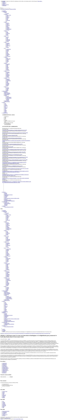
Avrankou (7, 229)
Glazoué (7, 259)
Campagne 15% (6, 323)
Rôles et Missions (7, 292)
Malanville (7, 275)
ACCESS (3, 413)
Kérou (7, 285)
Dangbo (7, 222)
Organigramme (6, 294)
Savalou (7, 261)
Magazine (3, 325)
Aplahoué (7, 242)
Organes (5, 295)
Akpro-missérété (8, 228)
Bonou (7, 226)
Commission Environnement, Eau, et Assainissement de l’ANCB (12, 154)
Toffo (7, 219)
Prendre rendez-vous (5, 4)
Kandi (7, 273)
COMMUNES (4, 211)
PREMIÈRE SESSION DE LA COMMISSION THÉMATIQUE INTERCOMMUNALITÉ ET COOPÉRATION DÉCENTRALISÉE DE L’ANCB (16, 182)
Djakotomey (8, 243)
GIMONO (6, 306)
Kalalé (7, 266)
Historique (5, 291)
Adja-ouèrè (8, 233)
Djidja (7, 252)
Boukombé (8, 278)
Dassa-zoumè (8, 258)
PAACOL (5, 319)
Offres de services (7, 300)
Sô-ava (7, 218)
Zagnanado (8, 254)
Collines (5, 256)
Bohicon (7, 250)
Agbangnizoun (8, 248)
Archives (3, 3)
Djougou (7, 288)
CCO (5, 302)
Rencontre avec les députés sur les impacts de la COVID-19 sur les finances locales (15, 132)
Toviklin (7, 247)
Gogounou (7, 272)
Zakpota (7, 253)
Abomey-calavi (8, 214)
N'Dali (7, 264)
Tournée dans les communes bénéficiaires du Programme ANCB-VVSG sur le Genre (15, 168)
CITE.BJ (5, 313)
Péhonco (7, 284)
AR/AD (3, 301)
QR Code (3, 415)
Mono (5, 235)
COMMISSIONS (5, 311)
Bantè (7, 257)
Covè (7, 251)
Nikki (7, 265)
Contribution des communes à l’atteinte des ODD (9, 135)
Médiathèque (4, 5)
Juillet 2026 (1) (4, 364)
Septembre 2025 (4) (5, 370)
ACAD (5, 307)
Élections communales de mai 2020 (7, 146)
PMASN (5, 314)
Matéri (7, 282)
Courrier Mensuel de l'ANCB (8, 326)
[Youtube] (6, 378)
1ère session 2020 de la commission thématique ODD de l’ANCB (12, 144)
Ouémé (5, 221)
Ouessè (3, 392)
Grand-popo (8, 239)
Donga (5, 286)
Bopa (7, 237)
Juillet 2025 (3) (4, 371)
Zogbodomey (8, 255)
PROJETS (4, 312)
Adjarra (7, 224)
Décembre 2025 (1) (5, 367)
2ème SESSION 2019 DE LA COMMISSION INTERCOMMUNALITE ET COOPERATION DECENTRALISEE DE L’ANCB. (14, 163)
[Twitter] (3, 378)
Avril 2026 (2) (4, 365)
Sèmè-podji (8, 225)
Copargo (7, 287)
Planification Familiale (7, 320)
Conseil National (8, 297)
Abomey (7, 249)
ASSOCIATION (5, 290)
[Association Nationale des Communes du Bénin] (8, 9)
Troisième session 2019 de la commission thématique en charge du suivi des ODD (14, 159)
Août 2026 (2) (4, 363)
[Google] (4, 378)
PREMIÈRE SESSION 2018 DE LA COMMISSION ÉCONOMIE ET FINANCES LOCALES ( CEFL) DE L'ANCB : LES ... (15, 175)
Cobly (7, 281)
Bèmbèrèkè (8, 263)
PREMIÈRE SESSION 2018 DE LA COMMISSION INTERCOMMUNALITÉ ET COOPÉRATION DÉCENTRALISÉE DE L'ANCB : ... (15, 171)
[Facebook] (1, 378)
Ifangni (3, 406)
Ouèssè (7, 260)
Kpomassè (7, 216)
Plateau (5, 230)
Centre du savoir (4, 414)
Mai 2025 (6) (4, 372)
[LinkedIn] (8, 378)
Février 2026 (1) (4, 366)
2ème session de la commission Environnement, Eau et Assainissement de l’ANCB (15, 157)
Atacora (5, 277)
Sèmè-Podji (4, 405)
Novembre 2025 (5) (5, 368)
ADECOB (6, 304)
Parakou (7, 267)
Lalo (7, 246)
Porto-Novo (4, 404)
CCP (5, 308)
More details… (40, 1)
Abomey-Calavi (4, 391)
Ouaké (7, 289)
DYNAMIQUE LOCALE (8, 315)
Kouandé (7, 283)
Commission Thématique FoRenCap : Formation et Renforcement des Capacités (14, 130)
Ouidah (7, 217)
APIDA (5, 309)
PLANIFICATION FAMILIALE (9, 321)
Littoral (5, 212)
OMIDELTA (6, 316)
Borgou (5, 262)
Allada (7, 215)
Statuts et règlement (7, 293)
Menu (1, 208)
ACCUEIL (4, 210)
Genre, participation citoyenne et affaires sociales (11, 318)
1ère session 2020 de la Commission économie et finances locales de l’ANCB (14, 149)
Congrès (7, 296)
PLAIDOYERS (4, 322)
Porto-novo (8, 223)
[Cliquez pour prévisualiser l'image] (25, 333)
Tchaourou (7, 269)
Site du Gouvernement (5, 411)
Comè (7, 238)
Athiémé (7, 236)
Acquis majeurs (6, 299)
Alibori (5, 270)
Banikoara (7, 271)
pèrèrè (7, 268)
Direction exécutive (9, 298)
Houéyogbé (8, 240)
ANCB (9, 339)
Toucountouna (8, 280)
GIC (5, 305)
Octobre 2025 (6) (5, 369)
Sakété (7, 232)
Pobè (7, 231)
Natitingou (7, 279)
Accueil (3, 329)
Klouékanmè (8, 245)
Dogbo (7, 244)
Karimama (7, 274)
